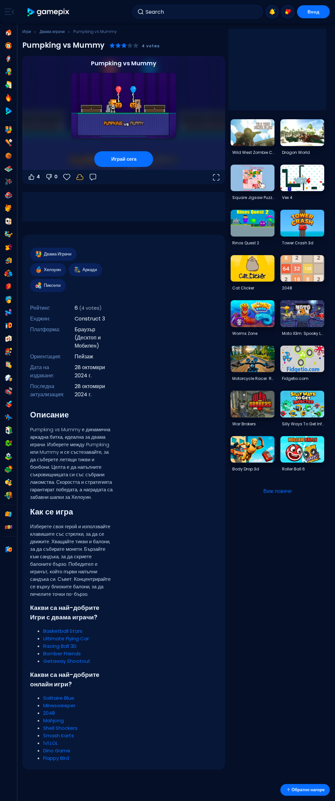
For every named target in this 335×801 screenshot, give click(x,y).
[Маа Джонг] (8, 338)
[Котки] (8, 208)
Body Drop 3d (245, 469)
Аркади (89, 270)
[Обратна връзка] (93, 177)
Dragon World (296, 152)
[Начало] (8, 32)
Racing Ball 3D (60, 646)
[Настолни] (8, 168)
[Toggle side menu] (8, 12)
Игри (26, 31)
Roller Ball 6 (293, 469)
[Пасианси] (8, 430)
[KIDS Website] (8, 527)
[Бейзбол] (8, 142)
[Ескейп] (8, 260)
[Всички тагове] (8, 514)
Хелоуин (52, 270)
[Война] (8, 469)
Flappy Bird (56, 758)
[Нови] (8, 84)
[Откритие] (8, 71)
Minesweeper (59, 705)
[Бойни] (8, 273)
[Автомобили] (8, 195)
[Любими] (287, 11)
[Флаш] (8, 286)
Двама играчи (52, 31)
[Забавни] (8, 299)
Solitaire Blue (58, 698)
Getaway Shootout (66, 661)
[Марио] (8, 351)
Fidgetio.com (295, 378)
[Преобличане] (8, 247)
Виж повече (277, 491)
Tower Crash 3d (297, 243)
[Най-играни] (8, 58)
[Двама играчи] (8, 129)
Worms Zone (244, 333)
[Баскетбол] (8, 155)
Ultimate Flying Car (66, 638)
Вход (313, 11)
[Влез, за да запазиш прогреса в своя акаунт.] (80, 177)
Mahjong (53, 720)
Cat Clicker (243, 288)
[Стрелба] (8, 417)
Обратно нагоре (308, 790)
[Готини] (8, 234)
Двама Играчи (57, 254)
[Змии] (8, 443)
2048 (49, 713)
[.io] (8, 325)
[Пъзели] (8, 377)
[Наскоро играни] (8, 45)
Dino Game (56, 750)
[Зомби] (8, 495)
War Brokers (244, 424)
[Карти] (8, 221)
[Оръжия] (8, 312)
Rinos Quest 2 (245, 243)
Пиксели (52, 285)
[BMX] (8, 181)
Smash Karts (58, 735)
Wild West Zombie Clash (253, 152)
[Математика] (8, 364)
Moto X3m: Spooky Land (303, 333)
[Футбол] (8, 456)
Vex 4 (287, 197)
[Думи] (8, 482)
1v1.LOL (50, 743)
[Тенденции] (8, 98)
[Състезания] (8, 391)
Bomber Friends (62, 653)
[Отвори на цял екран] (216, 177)
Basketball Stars (62, 631)
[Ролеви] (8, 404)
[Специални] (8, 111)
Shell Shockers (60, 728)
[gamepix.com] (48, 12)
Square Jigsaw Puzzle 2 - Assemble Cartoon (253, 197)
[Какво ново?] (272, 11)
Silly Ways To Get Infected (303, 424)
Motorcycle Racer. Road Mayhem (253, 378)
